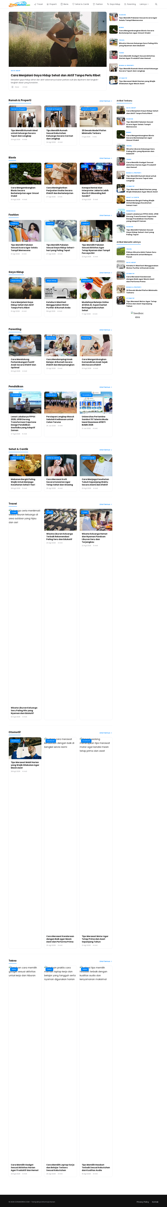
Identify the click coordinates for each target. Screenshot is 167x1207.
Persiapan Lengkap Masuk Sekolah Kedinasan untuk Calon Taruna (60, 419)
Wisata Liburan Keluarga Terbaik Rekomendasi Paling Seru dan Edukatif (59, 536)
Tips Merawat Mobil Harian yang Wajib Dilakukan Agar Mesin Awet (137, 82)
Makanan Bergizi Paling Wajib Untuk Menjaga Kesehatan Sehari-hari (23, 482)
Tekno (121, 53)
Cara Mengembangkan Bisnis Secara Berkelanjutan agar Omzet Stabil (136, 31)
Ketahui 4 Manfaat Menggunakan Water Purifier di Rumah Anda (58, 305)
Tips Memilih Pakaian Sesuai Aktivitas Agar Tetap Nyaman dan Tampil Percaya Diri (96, 249)
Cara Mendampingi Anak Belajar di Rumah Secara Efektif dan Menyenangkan (60, 362)
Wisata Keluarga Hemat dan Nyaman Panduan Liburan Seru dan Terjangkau (94, 537)
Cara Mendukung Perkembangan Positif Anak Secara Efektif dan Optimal (23, 363)
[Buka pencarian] (156, 4)
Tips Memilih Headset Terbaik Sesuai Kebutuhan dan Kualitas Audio (96, 1167)
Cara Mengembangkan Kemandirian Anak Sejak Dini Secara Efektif (95, 362)
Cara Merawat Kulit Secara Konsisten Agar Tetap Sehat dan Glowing (59, 482)
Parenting (15, 338)
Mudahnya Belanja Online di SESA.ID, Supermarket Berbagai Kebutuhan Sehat (95, 306)
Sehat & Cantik (17, 458)
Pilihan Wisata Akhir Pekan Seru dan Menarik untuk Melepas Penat (141, 254)
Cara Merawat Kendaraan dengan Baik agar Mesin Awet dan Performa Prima (60, 939)
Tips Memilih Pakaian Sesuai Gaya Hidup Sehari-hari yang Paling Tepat (60, 248)
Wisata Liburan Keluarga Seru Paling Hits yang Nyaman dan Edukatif (138, 44)
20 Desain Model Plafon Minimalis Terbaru (94, 132)
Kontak (155, 1202)
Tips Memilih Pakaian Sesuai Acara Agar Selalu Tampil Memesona (138, 19)
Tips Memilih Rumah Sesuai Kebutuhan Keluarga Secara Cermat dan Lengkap (59, 134)
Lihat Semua (105, 101)
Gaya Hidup (15, 71)
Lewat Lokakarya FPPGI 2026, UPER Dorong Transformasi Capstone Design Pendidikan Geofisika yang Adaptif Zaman (23, 423)
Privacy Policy (143, 1202)
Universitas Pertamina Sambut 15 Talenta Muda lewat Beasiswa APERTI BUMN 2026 (95, 420)
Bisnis (121, 27)
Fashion (122, 15)
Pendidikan (15, 395)
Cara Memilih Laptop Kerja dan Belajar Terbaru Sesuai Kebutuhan (60, 1167)
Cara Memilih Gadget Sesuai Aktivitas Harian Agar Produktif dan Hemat (137, 57)
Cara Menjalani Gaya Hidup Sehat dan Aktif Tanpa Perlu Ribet (55, 75)
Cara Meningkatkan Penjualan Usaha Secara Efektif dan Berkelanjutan (59, 190)
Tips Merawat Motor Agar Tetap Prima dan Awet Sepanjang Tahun (95, 939)
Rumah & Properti (126, 65)
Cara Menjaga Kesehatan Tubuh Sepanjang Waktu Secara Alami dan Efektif (95, 482)
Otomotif (123, 78)
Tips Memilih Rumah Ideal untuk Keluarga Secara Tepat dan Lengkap (138, 69)
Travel (121, 40)
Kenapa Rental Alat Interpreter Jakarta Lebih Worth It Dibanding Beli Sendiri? (95, 191)
